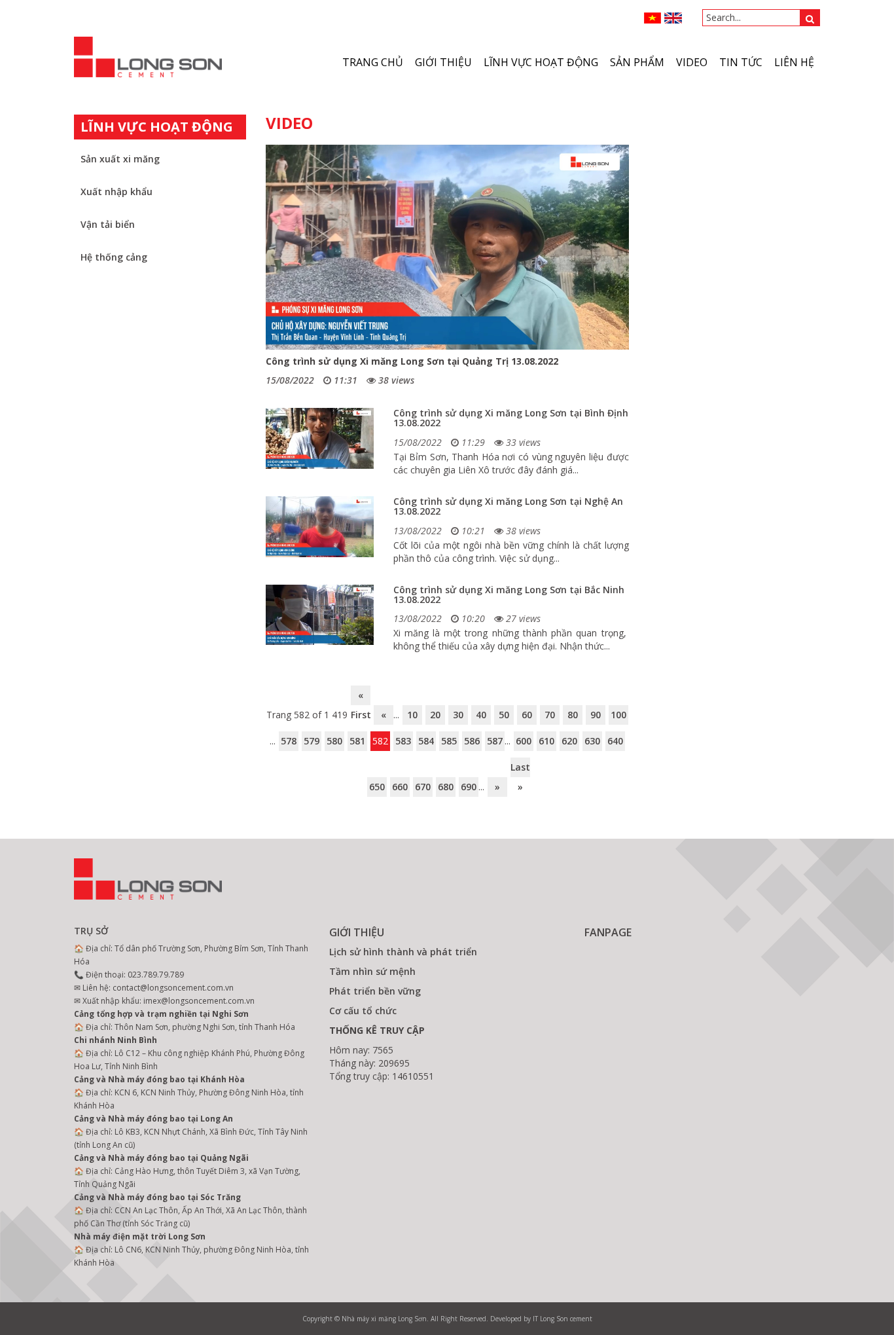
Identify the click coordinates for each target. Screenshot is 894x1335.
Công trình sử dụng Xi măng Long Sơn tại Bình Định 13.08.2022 (510, 418)
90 (595, 714)
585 (449, 741)
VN (653, 18)
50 (504, 714)
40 (481, 714)
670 (423, 786)
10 (412, 714)
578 (288, 741)
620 (569, 741)
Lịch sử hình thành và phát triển (403, 951)
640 (615, 741)
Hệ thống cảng (113, 257)
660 (400, 786)
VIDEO (691, 62)
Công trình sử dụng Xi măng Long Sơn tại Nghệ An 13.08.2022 (508, 506)
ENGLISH (673, 18)
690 (468, 786)
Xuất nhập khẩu (116, 191)
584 (426, 741)
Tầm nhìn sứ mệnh (372, 971)
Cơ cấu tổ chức (363, 1010)
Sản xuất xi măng (120, 159)
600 (523, 741)
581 (357, 741)
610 (546, 741)
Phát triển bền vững (375, 991)
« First (360, 697)
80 (572, 714)
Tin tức (740, 62)
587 (495, 741)
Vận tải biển (107, 224)
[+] (320, 438)
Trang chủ (372, 62)
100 (618, 714)
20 (435, 714)
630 (592, 741)
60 (527, 714)
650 (377, 786)
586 (472, 741)
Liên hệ (794, 62)
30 (458, 714)
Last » (520, 769)
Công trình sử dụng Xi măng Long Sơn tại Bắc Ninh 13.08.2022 (508, 594)
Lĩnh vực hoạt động (541, 62)
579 (311, 741)
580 (334, 741)
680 (446, 786)
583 (403, 741)
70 (550, 714)
